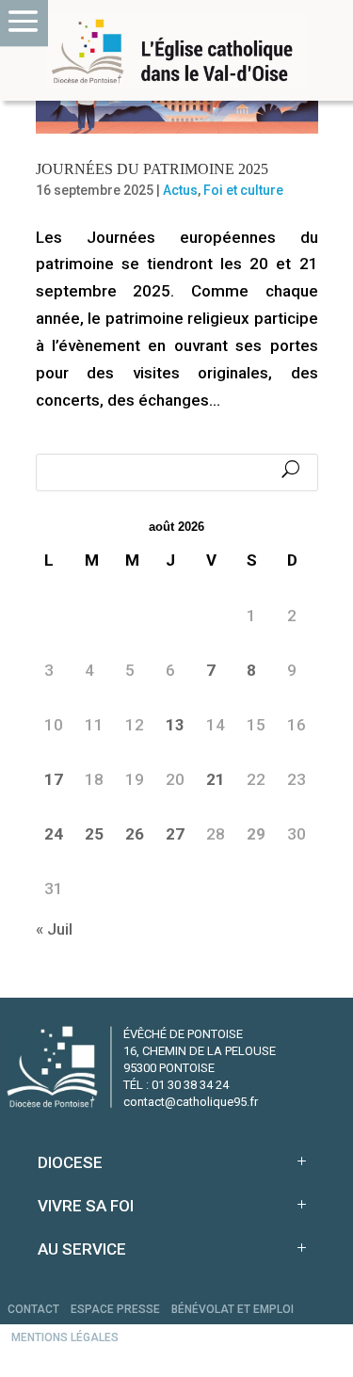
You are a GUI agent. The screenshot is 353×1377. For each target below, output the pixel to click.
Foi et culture (243, 190)
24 (53, 834)
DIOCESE (70, 1162)
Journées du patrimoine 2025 (152, 169)
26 (134, 834)
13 (175, 724)
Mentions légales (65, 1337)
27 (175, 834)
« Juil (54, 929)
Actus (180, 190)
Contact (33, 1309)
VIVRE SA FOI (86, 1205)
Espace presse (115, 1309)
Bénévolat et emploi (232, 1309)
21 (215, 779)
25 (94, 834)
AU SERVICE (82, 1249)
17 (53, 779)
